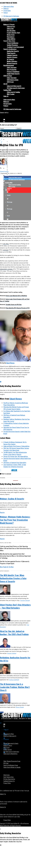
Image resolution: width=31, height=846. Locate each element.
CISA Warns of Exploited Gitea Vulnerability (14, 463)
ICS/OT (5, 84)
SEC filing (6, 244)
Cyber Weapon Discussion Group (11, 761)
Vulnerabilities (11, 39)
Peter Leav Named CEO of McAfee (16, 296)
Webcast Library (7, 745)
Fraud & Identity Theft (13, 33)
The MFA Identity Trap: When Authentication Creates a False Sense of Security (15, 453)
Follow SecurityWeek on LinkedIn (11, 767)
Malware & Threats (9, 24)
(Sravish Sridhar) (11, 653)
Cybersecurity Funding (13, 92)
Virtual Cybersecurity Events (10, 743)
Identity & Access (12, 57)
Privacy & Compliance (13, 72)
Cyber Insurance (11, 67)
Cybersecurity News (8, 6)
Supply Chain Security (13, 74)
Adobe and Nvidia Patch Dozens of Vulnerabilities (16, 446)
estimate (5, 250)
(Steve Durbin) (20, 707)
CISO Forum (10, 82)
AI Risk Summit (7, 750)
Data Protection (11, 70)
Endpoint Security (12, 55)
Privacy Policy (7, 783)
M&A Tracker (11, 94)
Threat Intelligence (12, 43)
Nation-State (11, 35)
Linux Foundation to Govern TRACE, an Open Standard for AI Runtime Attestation (14, 466)
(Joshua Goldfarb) (14, 680)
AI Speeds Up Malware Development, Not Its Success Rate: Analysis (15, 443)
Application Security (13, 51)
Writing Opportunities (9, 779)
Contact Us (3, 807)
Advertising (6, 775)
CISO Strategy (7, 76)
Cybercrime (10, 29)
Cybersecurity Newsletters (10, 754)
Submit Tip (3, 794)
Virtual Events (7, 11)
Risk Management (8, 65)
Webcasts (6, 9)
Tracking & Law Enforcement (15, 47)
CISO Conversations (12, 80)
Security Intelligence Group (10, 765)
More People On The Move (7, 567)
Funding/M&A (7, 90)
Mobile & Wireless (12, 61)
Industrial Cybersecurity (14, 86)
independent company (6, 269)
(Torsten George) (25, 600)
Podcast (5, 13)
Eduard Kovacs (4, 171)
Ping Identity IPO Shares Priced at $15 (18, 308)
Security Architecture (9, 49)
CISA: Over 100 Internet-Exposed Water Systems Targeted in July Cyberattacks (16, 449)
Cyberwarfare (11, 27)
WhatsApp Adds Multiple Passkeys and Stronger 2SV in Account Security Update (16, 408)
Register (2, 512)
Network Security (12, 63)
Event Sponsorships (8, 777)
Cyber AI (5, 96)
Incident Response (12, 45)
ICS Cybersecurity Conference (11, 16)
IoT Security (10, 59)
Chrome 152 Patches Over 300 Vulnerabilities (15, 456)
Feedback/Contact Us (9, 781)
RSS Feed (5, 763)
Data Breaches (11, 31)
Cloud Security (11, 53)
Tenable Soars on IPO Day (14, 304)
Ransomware (10, 37)
